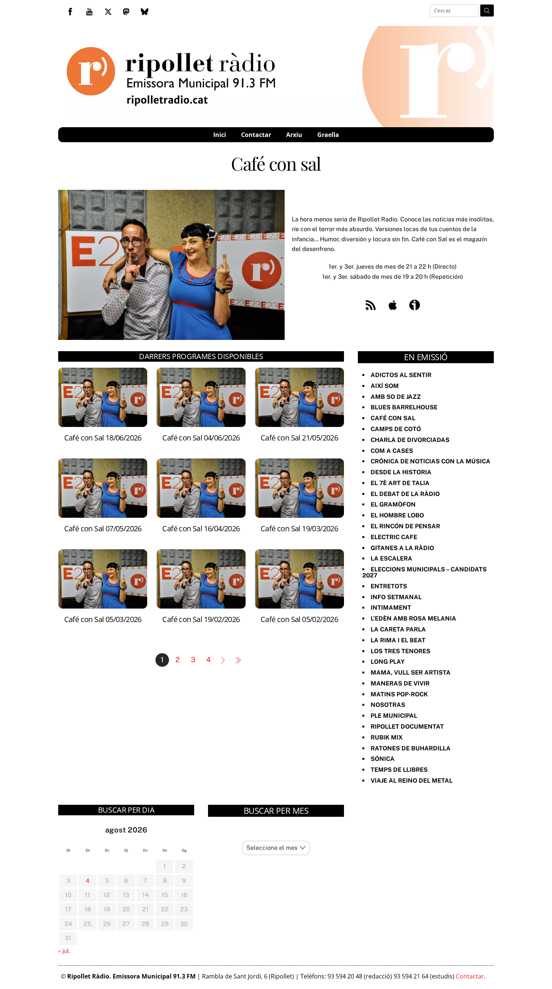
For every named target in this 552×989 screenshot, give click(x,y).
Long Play (388, 661)
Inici (219, 135)
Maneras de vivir (400, 683)
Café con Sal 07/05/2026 (103, 528)
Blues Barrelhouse (404, 407)
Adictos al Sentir (401, 375)
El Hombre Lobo (397, 515)
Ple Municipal (394, 715)
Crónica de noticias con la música (430, 461)
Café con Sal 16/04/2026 (201, 528)
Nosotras (388, 704)
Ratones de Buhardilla (411, 748)
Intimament (391, 607)
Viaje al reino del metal (411, 780)
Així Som (385, 385)
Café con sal (393, 418)
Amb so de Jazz (396, 396)
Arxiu (294, 135)
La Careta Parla (398, 629)
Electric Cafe (394, 537)
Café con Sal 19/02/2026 (201, 619)
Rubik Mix (387, 737)
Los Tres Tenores (400, 651)
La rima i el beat (398, 640)
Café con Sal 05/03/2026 (103, 619)
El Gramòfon (393, 504)
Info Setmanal (396, 597)
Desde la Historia (401, 472)
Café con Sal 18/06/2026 (103, 438)
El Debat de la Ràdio (405, 494)
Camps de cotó (396, 429)
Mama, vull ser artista (411, 672)
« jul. (64, 950)
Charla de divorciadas (410, 439)
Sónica (383, 758)
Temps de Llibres (399, 769)
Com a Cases (392, 450)
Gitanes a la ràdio (402, 548)
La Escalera (391, 558)
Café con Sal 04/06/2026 (201, 438)
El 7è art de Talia (400, 483)
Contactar (256, 135)
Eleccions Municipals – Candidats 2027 (424, 572)
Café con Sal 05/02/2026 (299, 619)
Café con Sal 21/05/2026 (299, 438)
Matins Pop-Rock (399, 694)
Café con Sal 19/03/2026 (299, 528)
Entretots (389, 586)
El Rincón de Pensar (405, 526)
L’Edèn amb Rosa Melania (413, 618)
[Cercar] (487, 11)
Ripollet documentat (407, 726)
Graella (328, 135)
